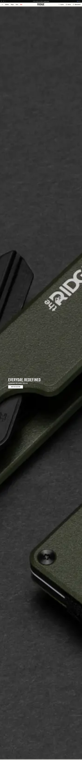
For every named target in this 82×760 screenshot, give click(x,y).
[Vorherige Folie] (1, 1)
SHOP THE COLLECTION (15, 387)
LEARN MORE (48, 1)
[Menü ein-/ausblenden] (2, 4)
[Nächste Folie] (3, 1)
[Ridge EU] (41, 4)
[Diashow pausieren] (5, 1)
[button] (61, 4)
